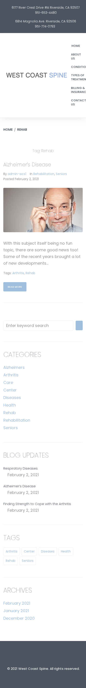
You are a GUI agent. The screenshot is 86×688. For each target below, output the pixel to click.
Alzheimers (14, 367)
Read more (15, 287)
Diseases (12, 397)
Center (10, 390)
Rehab (30, 273)
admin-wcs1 (17, 174)
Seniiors (28, 560)
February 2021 (16, 603)
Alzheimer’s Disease (27, 164)
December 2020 (19, 618)
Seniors (61, 174)
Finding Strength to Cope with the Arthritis (37, 503)
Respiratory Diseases (20, 468)
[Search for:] (38, 325)
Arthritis (18, 273)
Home (8, 129)
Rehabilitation (43, 174)
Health (9, 405)
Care (8, 382)
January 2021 (16, 610)
